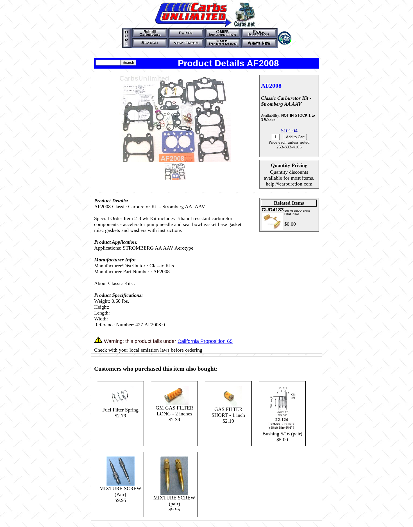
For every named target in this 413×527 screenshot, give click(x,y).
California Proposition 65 (205, 341)
